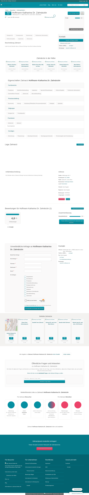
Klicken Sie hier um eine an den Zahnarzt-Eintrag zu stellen (45, 373)
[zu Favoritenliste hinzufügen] (7, 18)
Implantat (29, 289)
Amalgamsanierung (30, 285)
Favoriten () (77, 493)
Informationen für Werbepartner (32, 481)
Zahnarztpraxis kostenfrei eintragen (33, 467)
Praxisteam (11, 118)
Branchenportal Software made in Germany (34, 493)
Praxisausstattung (13, 98)
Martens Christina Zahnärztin (12, 65)
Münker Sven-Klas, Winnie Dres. (38, 65)
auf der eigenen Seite (64, 412)
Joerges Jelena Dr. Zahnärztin (51, 65)
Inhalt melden (66, 354)
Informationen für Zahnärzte (31, 478)
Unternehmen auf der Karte (11, 471)
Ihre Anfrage (13, 258)
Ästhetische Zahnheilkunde (32, 291)
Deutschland (64, 183)
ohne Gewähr (56, 354)
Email (11, 271)
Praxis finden (43, 5)
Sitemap (47, 481)
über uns (54, 5)
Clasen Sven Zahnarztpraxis (24, 323)
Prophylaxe (29, 280)
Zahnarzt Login (82, 1)
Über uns (7, 479)
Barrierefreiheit (78, 489)
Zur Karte (62, 257)
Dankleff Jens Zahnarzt (37, 322)
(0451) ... (65, 45)
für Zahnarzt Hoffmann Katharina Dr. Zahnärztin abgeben (11, 413)
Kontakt (67, 199)
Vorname (12, 263)
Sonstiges (11, 131)
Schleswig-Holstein (69, 181)
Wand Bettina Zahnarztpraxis (77, 65)
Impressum (47, 463)
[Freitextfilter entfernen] (84, 5)
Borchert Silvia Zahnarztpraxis (25, 65)
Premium (81, 59)
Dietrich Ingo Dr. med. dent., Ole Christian (78, 323)
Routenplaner (80, 144)
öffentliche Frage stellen (45, 381)
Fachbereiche (12, 85)
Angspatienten (29, 276)
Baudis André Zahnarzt (64, 322)
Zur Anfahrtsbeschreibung (65, 259)
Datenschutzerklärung (31, 305)
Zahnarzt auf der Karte (65, 43)
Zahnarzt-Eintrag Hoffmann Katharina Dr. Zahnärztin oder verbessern (51, 414)
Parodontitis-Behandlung (32, 283)
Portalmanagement (49, 485)
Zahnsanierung (30, 287)
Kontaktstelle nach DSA (50, 474)
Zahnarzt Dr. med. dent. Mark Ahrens (51, 323)
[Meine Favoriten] (65, 5)
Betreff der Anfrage (14, 254)
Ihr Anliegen (13, 274)
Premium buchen (30, 470)
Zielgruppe (11, 108)
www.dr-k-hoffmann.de (71, 48)
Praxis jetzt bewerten (72, 221)
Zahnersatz (29, 295)
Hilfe (87, 1)
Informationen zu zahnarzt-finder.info (13, 486)
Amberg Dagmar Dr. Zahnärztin (64, 65)
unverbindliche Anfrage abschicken (34, 308)
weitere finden (24, 412)
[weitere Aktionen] (82, 13)
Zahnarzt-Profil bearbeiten (31, 463)
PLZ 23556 (67, 177)
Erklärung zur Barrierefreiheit (51, 478)
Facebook (67, 463)
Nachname (13, 267)
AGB (46, 467)
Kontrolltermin (30, 278)
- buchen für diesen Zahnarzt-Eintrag (78, 412)
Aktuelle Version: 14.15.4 (58, 493)
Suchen (87, 5)
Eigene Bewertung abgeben (77, 208)
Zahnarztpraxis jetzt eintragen (45, 448)
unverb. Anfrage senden (73, 13)
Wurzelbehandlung (31, 293)
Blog (49, 5)
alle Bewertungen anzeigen (77, 29)
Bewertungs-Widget (29, 474)
